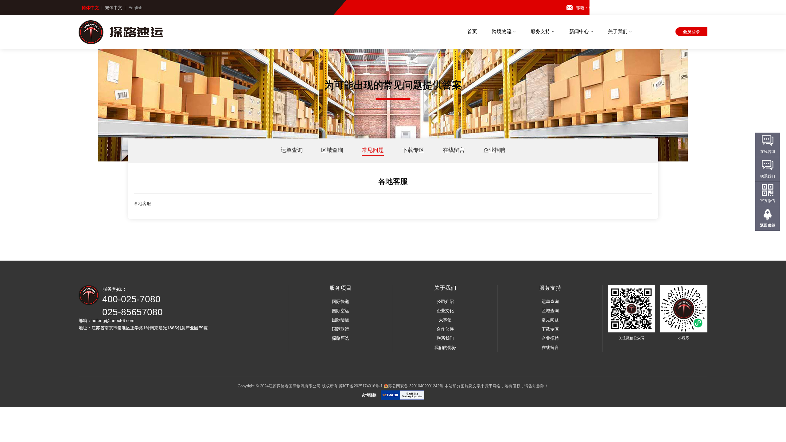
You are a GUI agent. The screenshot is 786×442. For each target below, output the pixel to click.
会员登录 (691, 31)
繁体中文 (113, 7)
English (135, 7)
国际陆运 (340, 319)
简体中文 (90, 7)
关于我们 (618, 31)
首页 (472, 31)
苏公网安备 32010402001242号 (415, 386)
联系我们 (445, 338)
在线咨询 (767, 151)
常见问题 (373, 150)
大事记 (445, 319)
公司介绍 (445, 301)
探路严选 (340, 338)
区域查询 (332, 150)
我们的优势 (445, 347)
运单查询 (292, 150)
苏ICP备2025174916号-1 (361, 386)
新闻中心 (579, 31)
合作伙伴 (445, 329)
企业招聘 (494, 150)
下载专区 (413, 150)
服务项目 (340, 288)
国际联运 (340, 329)
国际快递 (340, 301)
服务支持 (541, 31)
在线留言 (454, 150)
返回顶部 (767, 225)
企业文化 (445, 310)
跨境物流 (502, 31)
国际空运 (340, 310)
